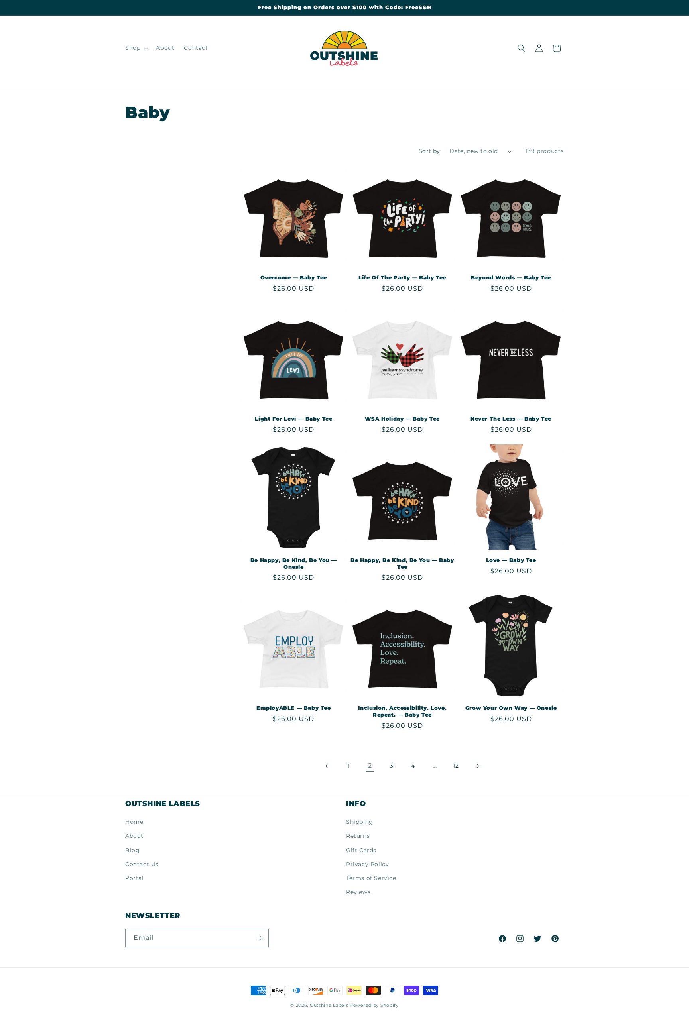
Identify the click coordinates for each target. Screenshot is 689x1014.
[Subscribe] (259, 938)
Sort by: (430, 151)
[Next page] (477, 766)
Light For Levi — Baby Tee (293, 418)
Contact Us (142, 864)
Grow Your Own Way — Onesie (511, 708)
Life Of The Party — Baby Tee (402, 277)
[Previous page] (327, 766)
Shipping (359, 821)
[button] (135, 47)
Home (134, 821)
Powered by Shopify (374, 1005)
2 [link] (370, 765)
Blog (132, 850)
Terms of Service (371, 878)
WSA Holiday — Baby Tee (402, 418)
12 (456, 765)
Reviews (358, 892)
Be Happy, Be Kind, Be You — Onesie (293, 563)
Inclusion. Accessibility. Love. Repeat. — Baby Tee (402, 711)
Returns (358, 835)
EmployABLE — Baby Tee (293, 708)
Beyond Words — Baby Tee (511, 277)
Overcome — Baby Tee (293, 277)
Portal (134, 878)
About (134, 835)
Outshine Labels (329, 1005)
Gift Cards (361, 850)
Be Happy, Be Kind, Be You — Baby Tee (402, 563)
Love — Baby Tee (511, 560)
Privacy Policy (367, 864)
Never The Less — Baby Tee (510, 418)
